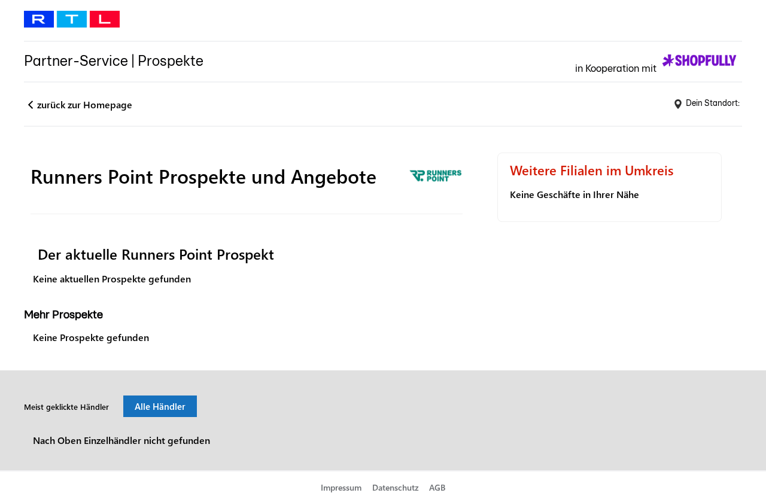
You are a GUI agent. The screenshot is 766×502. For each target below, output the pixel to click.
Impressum (341, 487)
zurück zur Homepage (84, 104)
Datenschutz (395, 487)
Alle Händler (160, 406)
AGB (437, 487)
